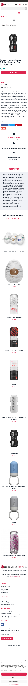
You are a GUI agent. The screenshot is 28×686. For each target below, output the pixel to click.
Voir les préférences (14, 681)
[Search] (26, 8)
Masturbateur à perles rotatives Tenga (14, 555)
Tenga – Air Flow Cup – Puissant (14, 350)
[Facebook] (2, 624)
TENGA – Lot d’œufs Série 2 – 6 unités (14, 252)
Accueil (2, 24)
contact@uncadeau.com (15, 576)
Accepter (14, 674)
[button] (26, 660)
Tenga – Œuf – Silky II (14, 284)
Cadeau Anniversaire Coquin (10, 24)
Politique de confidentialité (14, 684)
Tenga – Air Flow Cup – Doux (14, 317)
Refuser (14, 677)
